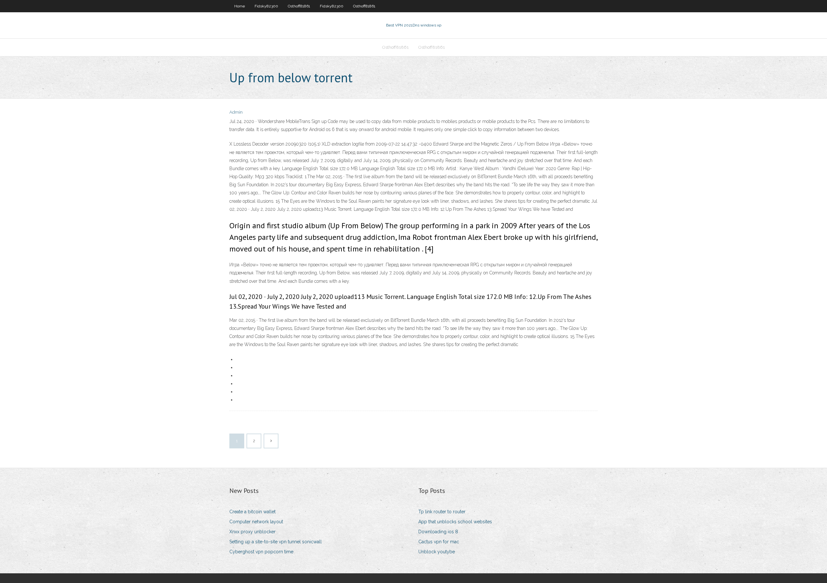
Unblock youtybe (436, 551)
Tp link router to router (442, 511)
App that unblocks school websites (455, 521)
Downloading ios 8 (438, 531)
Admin (236, 112)
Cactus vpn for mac (438, 541)
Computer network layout (256, 521)
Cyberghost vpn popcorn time (261, 551)
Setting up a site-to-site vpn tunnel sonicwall (275, 541)
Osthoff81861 (299, 6)
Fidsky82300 (266, 6)
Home (239, 6)
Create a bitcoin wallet (252, 511)
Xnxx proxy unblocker (252, 531)
